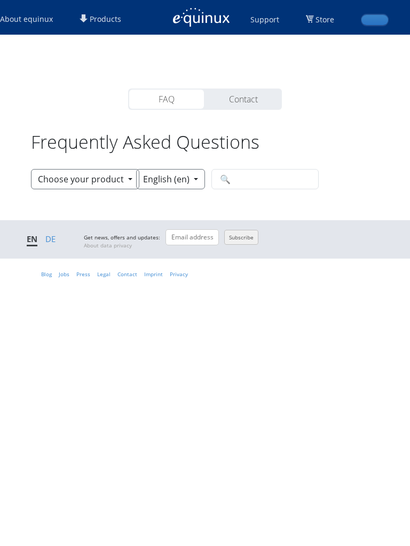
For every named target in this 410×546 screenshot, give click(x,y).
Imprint (153, 274)
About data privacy (108, 245)
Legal (104, 274)
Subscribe (241, 237)
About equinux (26, 19)
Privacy (179, 274)
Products (104, 19)
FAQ (167, 99)
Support (264, 19)
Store (325, 19)
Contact (243, 99)
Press (83, 274)
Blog (46, 274)
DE (50, 239)
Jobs (64, 274)
